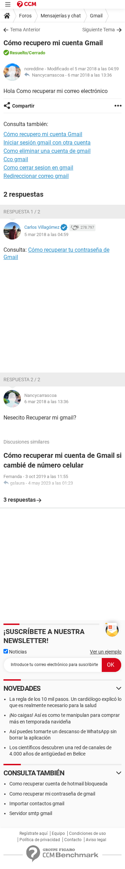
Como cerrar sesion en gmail (38, 167)
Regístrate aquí (33, 833)
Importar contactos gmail (36, 803)
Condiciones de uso (87, 833)
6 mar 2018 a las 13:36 (90, 75)
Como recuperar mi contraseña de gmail (52, 794)
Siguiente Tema (98, 29)
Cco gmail (15, 159)
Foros (25, 15)
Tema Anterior (25, 29)
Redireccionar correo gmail (36, 176)
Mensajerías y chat (61, 15)
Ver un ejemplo (106, 652)
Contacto (73, 839)
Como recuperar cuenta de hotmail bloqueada (58, 783)
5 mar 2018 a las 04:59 (46, 234)
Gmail (96, 15)
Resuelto (18, 52)
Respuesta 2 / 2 (21, 379)
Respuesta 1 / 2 (21, 211)
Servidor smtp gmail (30, 813)
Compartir (23, 106)
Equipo (58, 833)
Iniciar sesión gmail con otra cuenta (47, 142)
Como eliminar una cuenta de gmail (47, 151)
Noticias (17, 652)
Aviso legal (96, 839)
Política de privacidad (39, 839)
